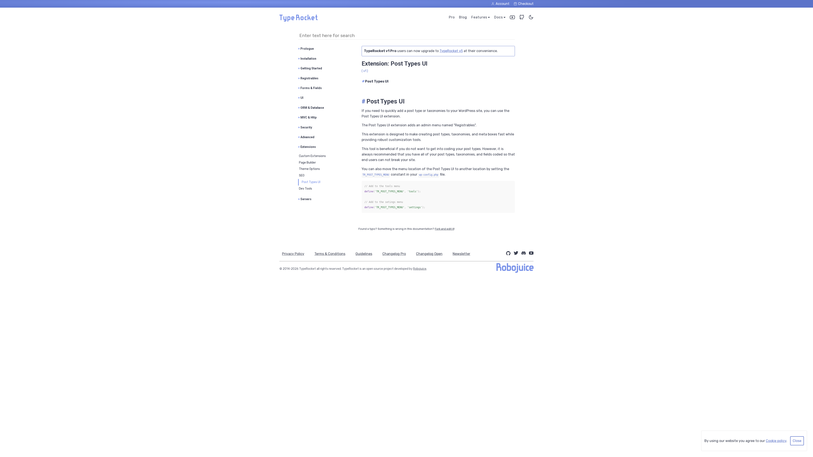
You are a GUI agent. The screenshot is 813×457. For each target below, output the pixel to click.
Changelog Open (429, 254)
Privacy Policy (293, 254)
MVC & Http (307, 117)
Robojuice (419, 269)
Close (797, 441)
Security (305, 127)
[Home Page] (298, 20)
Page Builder (307, 162)
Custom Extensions (312, 156)
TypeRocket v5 (451, 51)
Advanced (306, 137)
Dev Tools (305, 188)
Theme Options (309, 169)
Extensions (307, 147)
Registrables (308, 78)
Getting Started (310, 68)
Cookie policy (776, 441)
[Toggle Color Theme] (531, 18)
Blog (463, 17)
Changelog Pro (394, 254)
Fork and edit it (444, 228)
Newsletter (461, 254)
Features (479, 17)
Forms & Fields (310, 88)
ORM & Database (311, 107)
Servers (304, 199)
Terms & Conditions (329, 254)
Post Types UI (311, 182)
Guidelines (363, 254)
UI (300, 97)
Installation (307, 58)
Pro (452, 17)
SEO (301, 175)
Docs (498, 17)
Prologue (306, 48)
